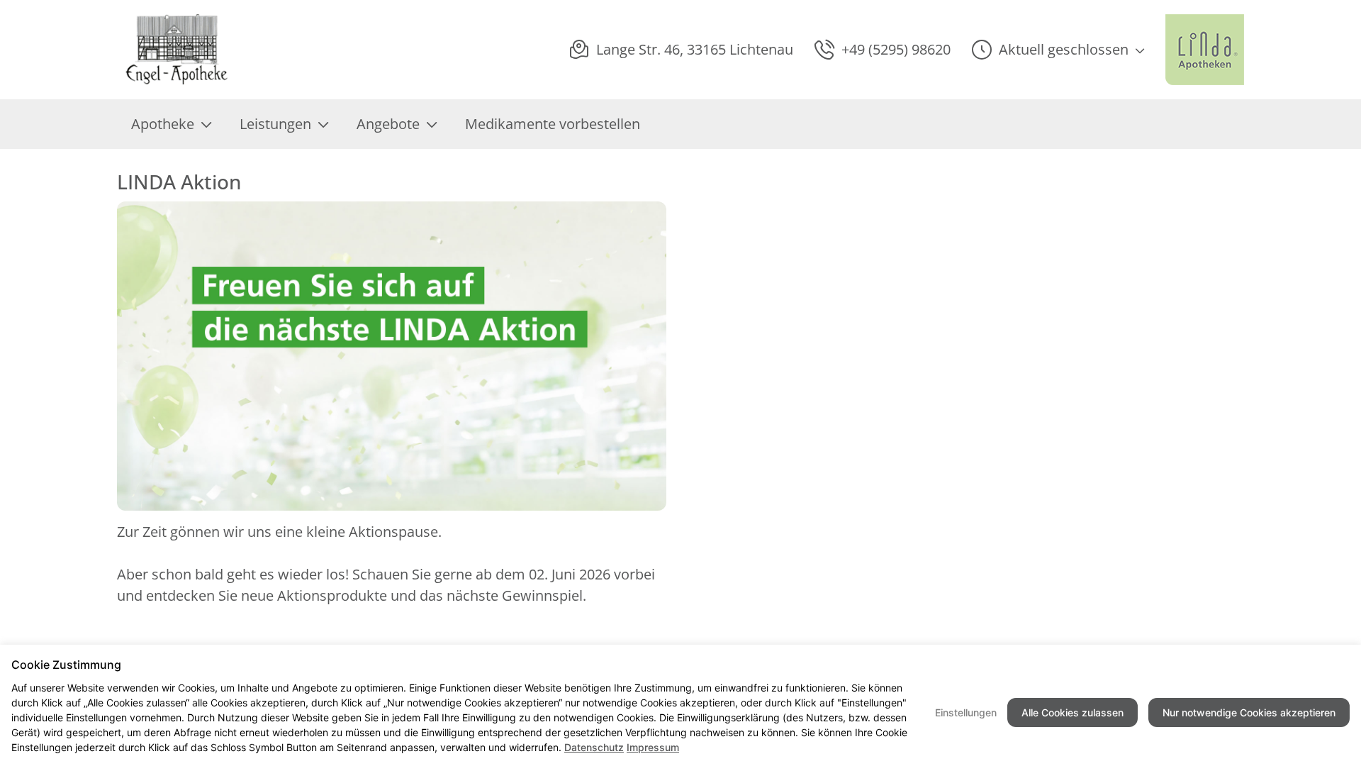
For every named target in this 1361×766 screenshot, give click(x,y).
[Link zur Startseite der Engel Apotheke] (177, 49)
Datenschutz (594, 747)
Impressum (653, 747)
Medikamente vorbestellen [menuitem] (552, 123)
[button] (1058, 49)
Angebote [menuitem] (388, 123)
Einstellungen (966, 712)
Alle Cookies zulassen (1072, 712)
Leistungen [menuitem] (275, 123)
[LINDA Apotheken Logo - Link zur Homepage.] (1204, 49)
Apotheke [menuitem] (162, 123)
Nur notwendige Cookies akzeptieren (1249, 712)
